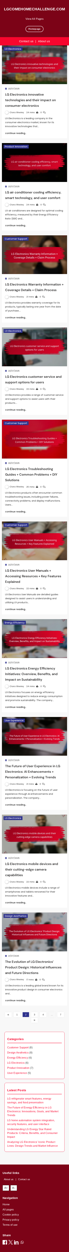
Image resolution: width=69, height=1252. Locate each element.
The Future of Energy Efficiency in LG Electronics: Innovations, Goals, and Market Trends (32, 1111)
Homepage (34, 29)
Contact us (26, 41)
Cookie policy (11, 1214)
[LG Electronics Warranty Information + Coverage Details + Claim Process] (34, 254)
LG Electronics (13, 49)
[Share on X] (10, 1243)
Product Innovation (16, 146)
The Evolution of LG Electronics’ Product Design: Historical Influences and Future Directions (33, 967)
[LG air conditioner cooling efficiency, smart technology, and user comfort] (34, 162)
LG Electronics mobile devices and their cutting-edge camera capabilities (31, 869)
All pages (8, 1209)
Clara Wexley (17, 112)
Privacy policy (11, 1219)
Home (6, 1204)
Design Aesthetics (15, 916)
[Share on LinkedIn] (16, 1243)
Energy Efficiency (15, 622)
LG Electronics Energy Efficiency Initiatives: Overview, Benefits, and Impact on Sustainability (31, 674)
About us (44, 41)
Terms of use (10, 1224)
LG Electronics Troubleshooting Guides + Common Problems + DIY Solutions (31, 474)
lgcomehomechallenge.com (34, 9)
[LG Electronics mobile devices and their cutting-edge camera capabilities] (34, 834)
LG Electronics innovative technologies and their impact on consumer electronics (30, 100)
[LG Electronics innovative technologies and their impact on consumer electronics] (34, 64)
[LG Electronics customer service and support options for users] (34, 346)
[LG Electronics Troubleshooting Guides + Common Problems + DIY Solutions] (34, 439)
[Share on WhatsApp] (22, 1243)
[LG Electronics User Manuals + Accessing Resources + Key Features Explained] (34, 540)
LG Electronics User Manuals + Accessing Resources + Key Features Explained (33, 576)
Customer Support (16, 238)
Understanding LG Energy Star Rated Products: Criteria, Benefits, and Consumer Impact (32, 1133)
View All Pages (34, 19)
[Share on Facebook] (5, 1243)
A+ (6, 1188)
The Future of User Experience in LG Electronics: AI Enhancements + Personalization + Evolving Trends (32, 771)
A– (13, 1188)
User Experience (14, 720)
